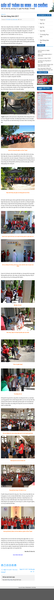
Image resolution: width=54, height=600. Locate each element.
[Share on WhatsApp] (2, 565)
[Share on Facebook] (5, 565)
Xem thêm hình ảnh (18, 555)
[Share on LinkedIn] (15, 565)
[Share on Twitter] (7, 565)
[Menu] (2, 6)
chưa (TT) (3, 14)
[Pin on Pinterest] (12, 565)
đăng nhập (10, 579)
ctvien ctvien (15, 19)
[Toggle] (38, 19)
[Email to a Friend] (10, 565)
